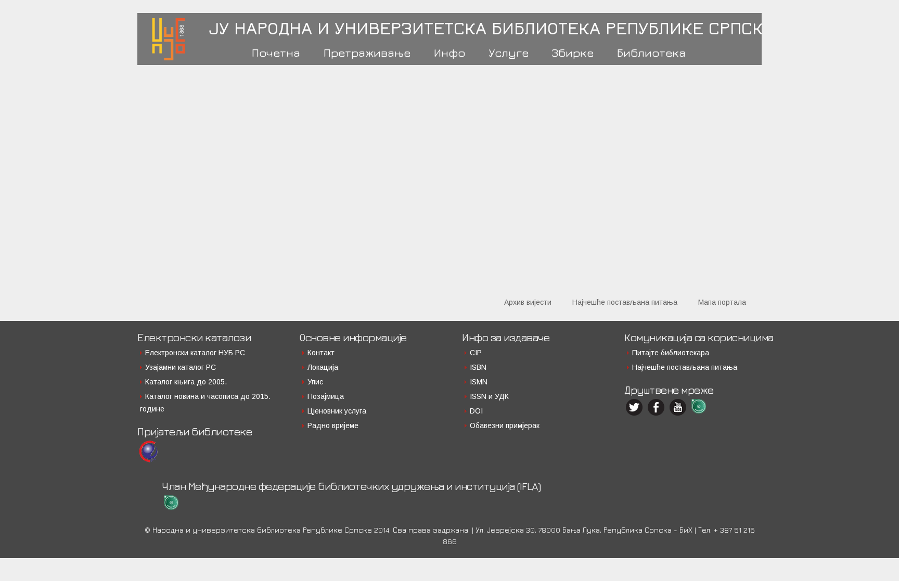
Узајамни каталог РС (180, 367)
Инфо (449, 52)
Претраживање (367, 52)
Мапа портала (722, 302)
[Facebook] (657, 407)
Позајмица (325, 396)
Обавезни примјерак (505, 425)
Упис (315, 382)
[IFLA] (700, 406)
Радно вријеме (332, 425)
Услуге (509, 52)
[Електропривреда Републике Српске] (148, 451)
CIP (476, 352)
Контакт (321, 352)
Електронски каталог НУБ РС (195, 352)
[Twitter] (635, 407)
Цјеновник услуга (336, 411)
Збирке (573, 52)
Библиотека (651, 52)
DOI (476, 411)
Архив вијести (527, 302)
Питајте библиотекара (670, 352)
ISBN (478, 367)
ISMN (478, 382)
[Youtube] (679, 407)
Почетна (276, 52)
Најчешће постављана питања (624, 302)
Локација (322, 367)
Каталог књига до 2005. (186, 382)
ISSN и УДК (489, 396)
